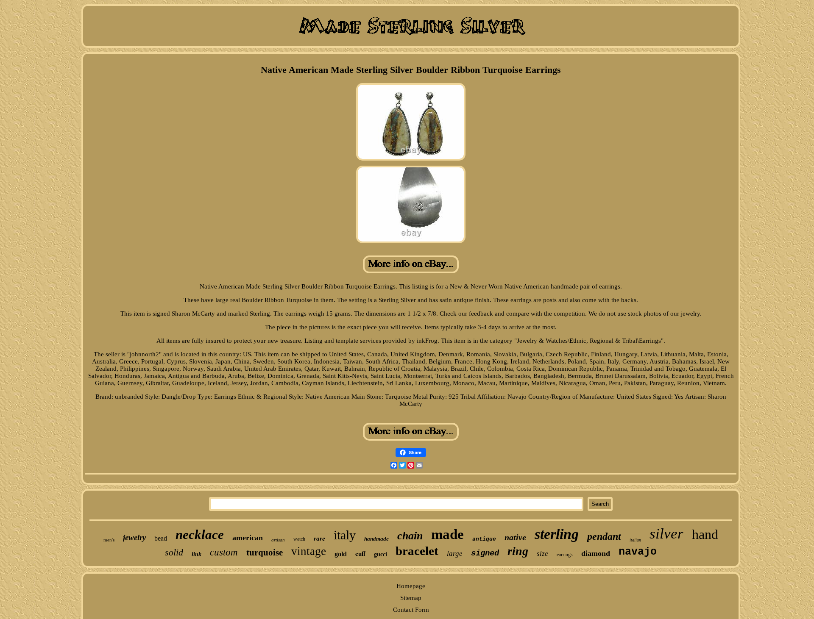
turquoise (264, 552)
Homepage (410, 586)
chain (410, 536)
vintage (308, 551)
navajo (638, 552)
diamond (595, 553)
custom (224, 552)
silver (666, 533)
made (447, 534)
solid (174, 552)
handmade (376, 539)
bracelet (417, 551)
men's (108, 539)
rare (319, 538)
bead (160, 538)
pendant (604, 536)
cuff (360, 553)
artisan (278, 539)
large (455, 554)
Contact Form (411, 609)
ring (517, 551)
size (542, 554)
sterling (557, 534)
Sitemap (410, 597)
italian (635, 540)
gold (341, 554)
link (196, 554)
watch (299, 539)
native (515, 537)
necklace (200, 534)
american (247, 537)
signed (485, 553)
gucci (380, 554)
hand (705, 534)
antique (484, 539)
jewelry (134, 537)
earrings (565, 555)
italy (345, 535)
